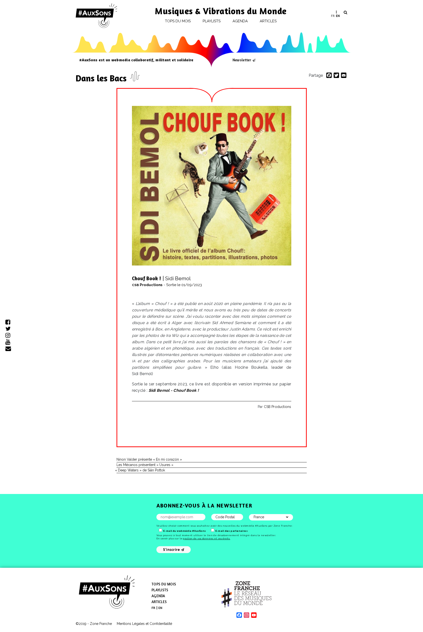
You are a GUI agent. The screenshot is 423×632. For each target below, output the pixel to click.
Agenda (240, 21)
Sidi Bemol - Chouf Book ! (174, 390)
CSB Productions (277, 407)
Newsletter (242, 59)
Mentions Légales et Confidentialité (144, 624)
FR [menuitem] (333, 15)
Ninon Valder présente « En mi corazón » (149, 459)
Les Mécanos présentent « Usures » (145, 465)
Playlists (212, 21)
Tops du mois (178, 21)
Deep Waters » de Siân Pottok (141, 470)
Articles (268, 21)
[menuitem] (333, 15)
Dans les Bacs (102, 78)
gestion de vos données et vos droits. (206, 538)
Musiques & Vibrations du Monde (221, 11)
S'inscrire (172, 550)
